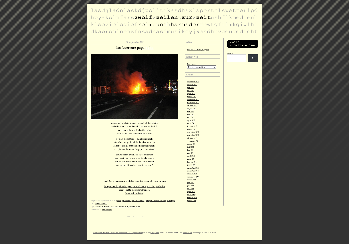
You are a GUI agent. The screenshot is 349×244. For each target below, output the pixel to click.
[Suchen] (253, 58)
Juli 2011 (190, 147)
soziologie (171, 200)
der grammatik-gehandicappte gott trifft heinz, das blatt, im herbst (134, 186)
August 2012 (191, 108)
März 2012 (191, 123)
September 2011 (193, 141)
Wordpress (155, 233)
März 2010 (191, 194)
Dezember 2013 (193, 81)
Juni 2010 (190, 185)
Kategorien (191, 64)
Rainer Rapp (187, 233)
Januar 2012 (191, 129)
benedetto (99, 206)
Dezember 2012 (193, 99)
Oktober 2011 (192, 138)
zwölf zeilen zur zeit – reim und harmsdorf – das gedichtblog (118, 233)
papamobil (131, 206)
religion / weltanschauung (156, 200)
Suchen (229, 53)
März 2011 (191, 159)
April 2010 (191, 191)
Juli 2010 (190, 182)
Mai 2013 (190, 90)
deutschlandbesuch (118, 206)
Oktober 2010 (192, 173)
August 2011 (191, 144)
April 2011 (191, 156)
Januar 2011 (191, 164)
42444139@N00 (101, 203)
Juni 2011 (190, 150)
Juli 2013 (190, 87)
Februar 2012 (192, 126)
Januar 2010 (191, 200)
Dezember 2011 (193, 132)
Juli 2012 (190, 111)
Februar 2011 (192, 162)
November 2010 (193, 170)
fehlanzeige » (107, 209)
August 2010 (191, 179)
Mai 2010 (190, 188)
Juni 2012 (190, 114)
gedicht (118, 200)
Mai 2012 (190, 117)
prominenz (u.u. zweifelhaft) (133, 200)
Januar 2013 (191, 96)
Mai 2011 (190, 153)
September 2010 (193, 176)
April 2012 (191, 120)
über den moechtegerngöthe (198, 49)
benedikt (107, 206)
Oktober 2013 (192, 84)
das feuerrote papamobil (134, 47)
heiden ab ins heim (134, 193)
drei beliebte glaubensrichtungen (134, 189)
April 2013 (191, 93)
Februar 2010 (192, 197)
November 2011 (193, 135)
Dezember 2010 (193, 168)
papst (138, 206)
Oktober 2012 (192, 105)
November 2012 (193, 102)
